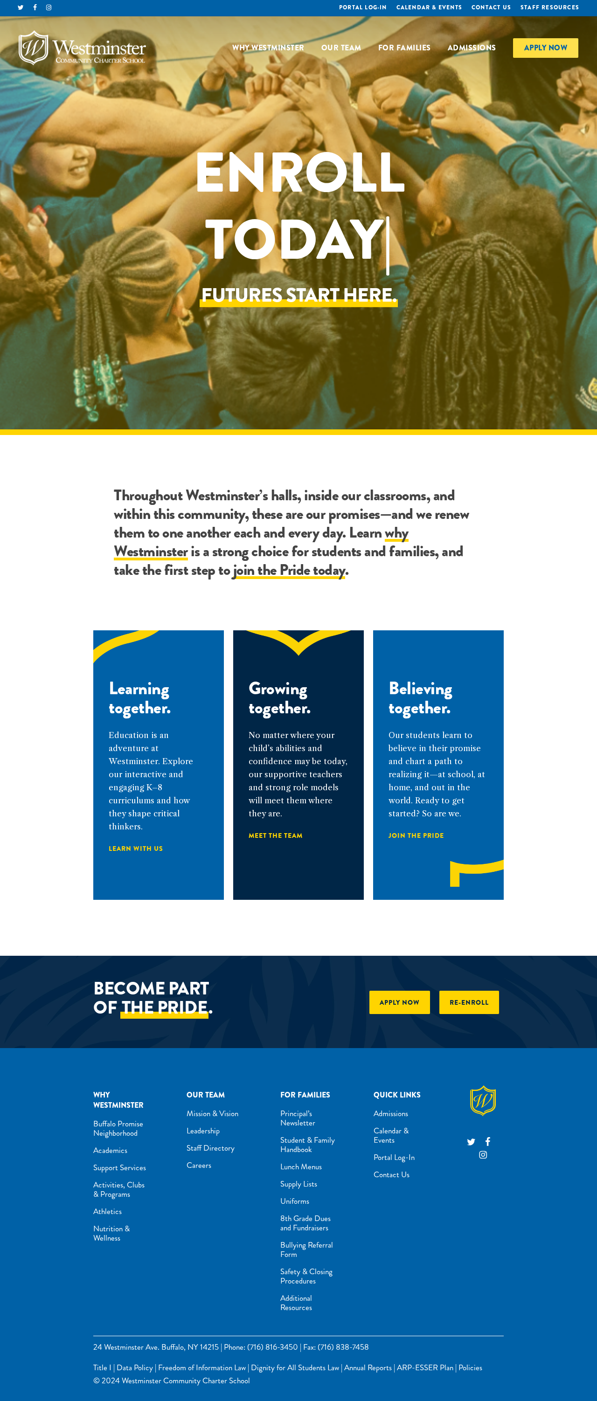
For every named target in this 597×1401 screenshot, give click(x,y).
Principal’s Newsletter (297, 1118)
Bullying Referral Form (306, 1249)
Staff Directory (211, 1148)
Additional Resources (296, 1302)
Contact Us (392, 1174)
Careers (199, 1165)
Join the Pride (416, 835)
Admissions (391, 1113)
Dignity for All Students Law (295, 1367)
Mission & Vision (212, 1113)
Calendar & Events (391, 1135)
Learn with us (136, 848)
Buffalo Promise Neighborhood (118, 1128)
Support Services (119, 1167)
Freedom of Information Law (202, 1367)
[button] (399, 1002)
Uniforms (294, 1201)
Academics (110, 1150)
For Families (305, 1095)
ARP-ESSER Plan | (427, 1367)
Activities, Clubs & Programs (119, 1189)
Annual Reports (368, 1367)
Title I (102, 1367)
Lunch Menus (301, 1166)
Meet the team (276, 835)
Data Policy (135, 1367)
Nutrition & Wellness (111, 1233)
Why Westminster (118, 1100)
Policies (470, 1367)
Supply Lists (298, 1183)
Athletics (107, 1211)
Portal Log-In (394, 1157)
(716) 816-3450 (272, 1347)
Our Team (206, 1095)
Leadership (203, 1130)
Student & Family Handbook (307, 1144)
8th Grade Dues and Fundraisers (305, 1223)
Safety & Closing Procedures (306, 1276)
